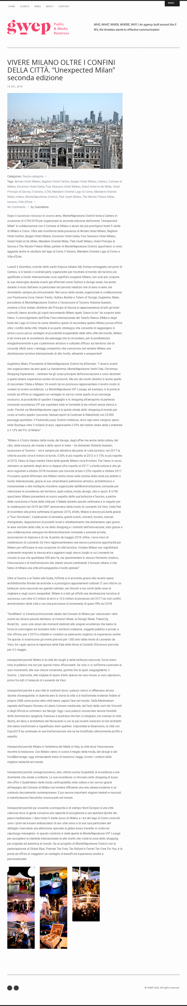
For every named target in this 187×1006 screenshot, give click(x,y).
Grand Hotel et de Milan (97, 186)
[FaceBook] (10, 988)
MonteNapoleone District (41, 197)
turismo (12, 202)
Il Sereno (37, 191)
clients (25, 6)
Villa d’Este (25, 202)
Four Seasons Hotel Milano (63, 186)
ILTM (47, 191)
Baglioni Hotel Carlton (55, 181)
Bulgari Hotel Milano (83, 181)
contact (64, 6)
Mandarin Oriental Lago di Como (72, 191)
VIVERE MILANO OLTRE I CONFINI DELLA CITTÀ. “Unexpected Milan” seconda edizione (61, 70)
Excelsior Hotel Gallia (30, 186)
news (38, 6)
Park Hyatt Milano (70, 197)
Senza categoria (33, 176)
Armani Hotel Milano (28, 181)
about (50, 6)
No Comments (16, 207)
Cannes (102, 181)
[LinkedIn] (17, 988)
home (11, 6)
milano (20, 197)
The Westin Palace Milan (98, 197)
